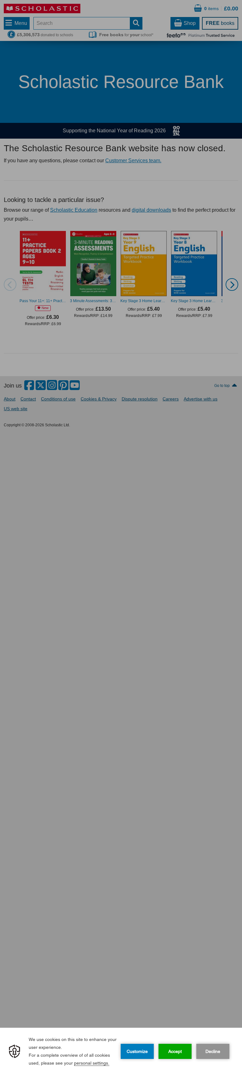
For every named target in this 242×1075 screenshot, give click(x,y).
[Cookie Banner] (121, 1051)
